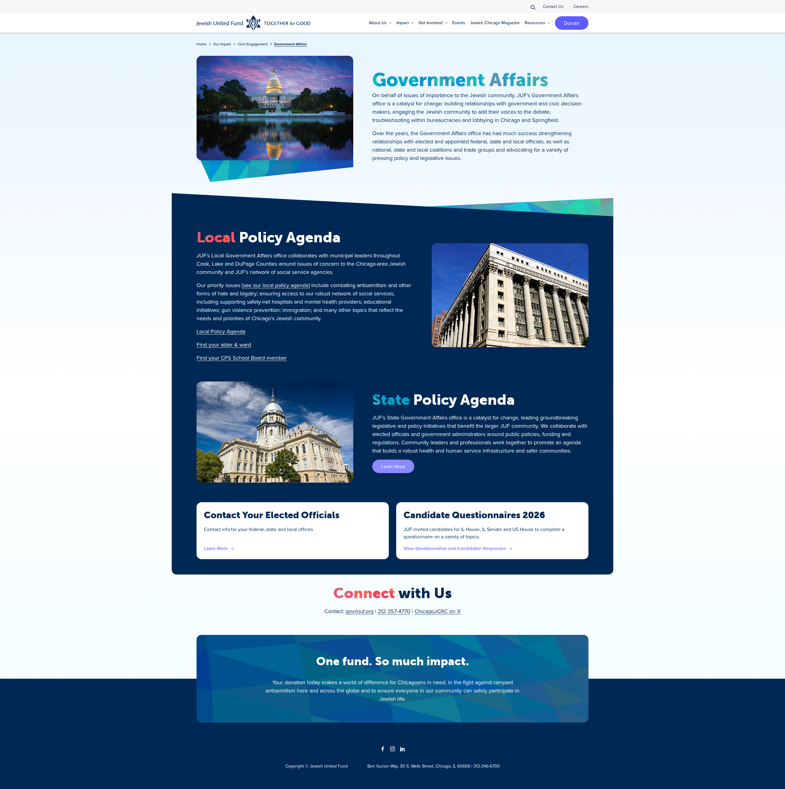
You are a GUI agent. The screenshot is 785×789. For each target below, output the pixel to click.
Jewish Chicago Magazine (495, 23)
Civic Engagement (253, 44)
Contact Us (553, 6)
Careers (580, 6)
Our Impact (222, 44)
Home (202, 44)
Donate (572, 23)
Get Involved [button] (430, 23)
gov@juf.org (359, 611)
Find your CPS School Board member (242, 358)
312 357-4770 (394, 611)
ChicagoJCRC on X (438, 611)
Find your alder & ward (224, 344)
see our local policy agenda (275, 285)
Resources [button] (535, 23)
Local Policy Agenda (221, 331)
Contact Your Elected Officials (271, 515)
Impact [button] (402, 23)
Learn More (393, 466)
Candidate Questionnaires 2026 (474, 515)
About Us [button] (378, 23)
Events (458, 23)
